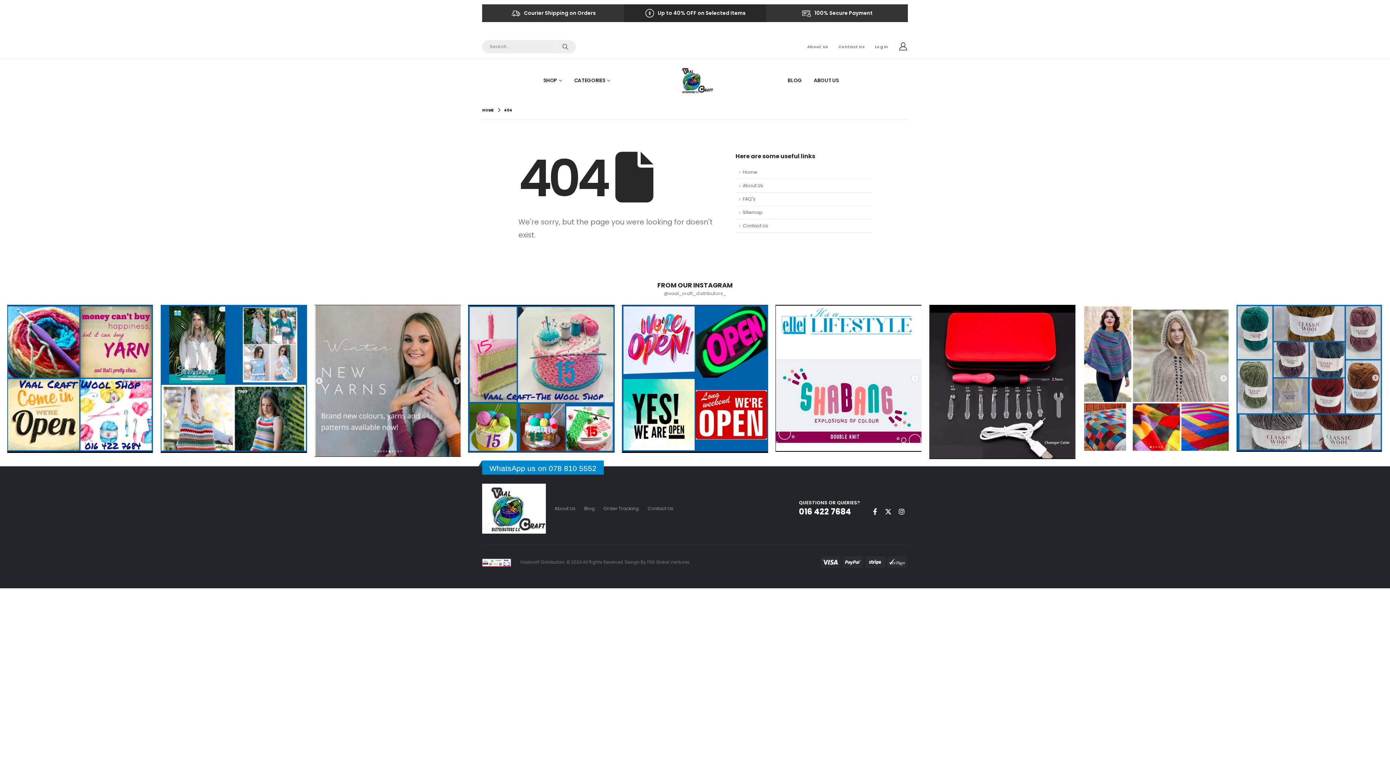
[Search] (565, 47)
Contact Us (851, 47)
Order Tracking (621, 508)
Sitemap (753, 212)
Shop (550, 80)
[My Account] (903, 46)
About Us (817, 47)
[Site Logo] (695, 80)
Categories (590, 80)
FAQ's (749, 199)
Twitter (888, 511)
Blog (795, 80)
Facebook (874, 511)
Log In (881, 47)
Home (750, 172)
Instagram (901, 511)
